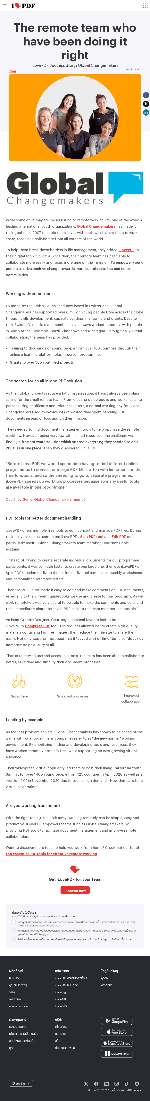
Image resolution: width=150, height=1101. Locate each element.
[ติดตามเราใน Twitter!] (86, 1084)
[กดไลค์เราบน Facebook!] (96, 1084)
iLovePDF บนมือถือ (66, 984)
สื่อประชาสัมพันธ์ (65, 1047)
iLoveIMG (61, 1006)
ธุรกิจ (104, 977)
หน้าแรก (14, 977)
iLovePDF (126, 249)
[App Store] (116, 1031)
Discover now (75, 890)
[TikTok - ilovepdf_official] (127, 1084)
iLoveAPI (60, 999)
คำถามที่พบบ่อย (18, 1006)
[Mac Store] (116, 1042)
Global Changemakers (96, 225)
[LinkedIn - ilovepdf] (106, 1084)
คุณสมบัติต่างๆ (18, 984)
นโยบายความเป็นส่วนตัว (23, 1033)
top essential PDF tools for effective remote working (51, 853)
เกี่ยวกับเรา (62, 1026)
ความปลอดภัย (17, 1026)
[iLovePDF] (23, 6)
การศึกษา (106, 984)
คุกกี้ (11, 1047)
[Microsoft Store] (116, 1053)
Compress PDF (37, 625)
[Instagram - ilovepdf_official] (117, 1084)
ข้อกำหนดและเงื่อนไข (21, 1040)
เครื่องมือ (15, 999)
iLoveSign (61, 992)
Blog (12, 70)
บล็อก (58, 1040)
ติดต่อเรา (60, 1033)
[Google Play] (116, 1020)
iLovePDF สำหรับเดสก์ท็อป (71, 977)
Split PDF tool (91, 535)
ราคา (12, 992)
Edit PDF (119, 535)
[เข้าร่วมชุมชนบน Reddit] (137, 1084)
